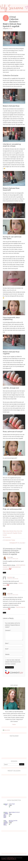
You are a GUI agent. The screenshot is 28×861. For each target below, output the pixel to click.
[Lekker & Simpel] (6, 806)
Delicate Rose (12, 531)
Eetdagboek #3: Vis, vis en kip (17, 542)
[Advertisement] (12, 786)
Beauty (10, 28)
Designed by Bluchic (11, 859)
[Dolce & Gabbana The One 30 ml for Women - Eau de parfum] (6, 815)
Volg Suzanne (10, 857)
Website (7, 654)
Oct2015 (5, 18)
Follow (14, 724)
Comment (8, 630)
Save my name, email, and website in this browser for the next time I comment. (12, 662)
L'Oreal (4, 533)
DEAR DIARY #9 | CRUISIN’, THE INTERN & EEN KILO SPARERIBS (14, 567)
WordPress (4, 859)
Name (7, 643)
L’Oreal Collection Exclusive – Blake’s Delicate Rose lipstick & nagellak (12, 21)
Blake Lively (6, 531)
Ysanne (8, 557)
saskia (8, 593)
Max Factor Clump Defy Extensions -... (13, 821)
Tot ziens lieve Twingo (9, 540)
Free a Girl (19, 531)
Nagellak (15, 533)
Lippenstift (9, 533)
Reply (4, 572)
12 (6, 17)
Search (21, 764)
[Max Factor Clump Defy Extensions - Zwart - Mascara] (6, 822)
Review (19, 533)
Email (7, 649)
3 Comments (7, 537)
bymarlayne (9, 577)
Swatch (5, 535)
